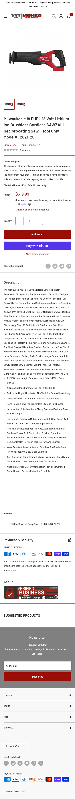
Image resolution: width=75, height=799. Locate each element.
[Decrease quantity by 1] (19, 221)
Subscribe (37, 676)
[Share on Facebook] (48, 266)
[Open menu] (5, 16)
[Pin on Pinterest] (55, 266)
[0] (68, 16)
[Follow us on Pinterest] (20, 763)
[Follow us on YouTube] (26, 763)
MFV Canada (10, 145)
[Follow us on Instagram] (13, 763)
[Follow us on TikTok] (33, 763)
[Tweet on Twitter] (61, 266)
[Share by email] (68, 266)
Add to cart (37, 234)
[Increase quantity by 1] (39, 221)
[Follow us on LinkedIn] (40, 763)
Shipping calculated (25, 209)
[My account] (61, 16)
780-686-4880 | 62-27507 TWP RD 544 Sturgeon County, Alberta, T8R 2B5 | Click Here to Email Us (38, 4)
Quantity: (8, 220)
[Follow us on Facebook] (6, 763)
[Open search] (54, 16)
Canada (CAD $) (12, 746)
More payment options (37, 253)
